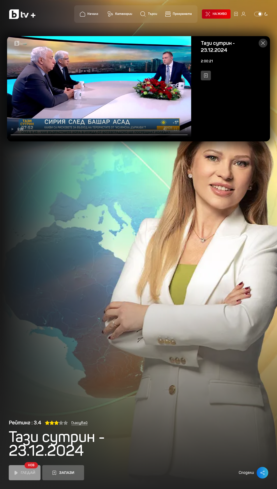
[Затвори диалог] (263, 43)
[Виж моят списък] (236, 14)
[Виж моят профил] (243, 14)
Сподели (246, 472)
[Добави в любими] (206, 75)
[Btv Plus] (22, 14)
